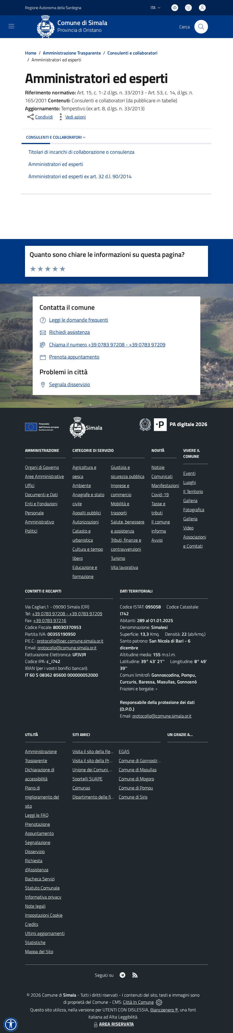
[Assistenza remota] (159, 1002)
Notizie (158, 467)
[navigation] (11, 26)
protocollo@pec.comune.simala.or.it (70, 640)
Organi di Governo (42, 467)
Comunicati (161, 476)
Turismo (118, 558)
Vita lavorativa (124, 567)
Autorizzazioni (85, 521)
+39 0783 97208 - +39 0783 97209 (67, 613)
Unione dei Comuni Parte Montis (102, 769)
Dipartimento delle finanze (97, 796)
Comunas (81, 787)
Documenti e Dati (41, 494)
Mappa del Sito (39, 951)
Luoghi (189, 482)
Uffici (29, 485)
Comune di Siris (133, 796)
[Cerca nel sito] (201, 27)
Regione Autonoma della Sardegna (53, 8)
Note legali (35, 906)
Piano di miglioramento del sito (42, 796)
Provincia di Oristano (79, 30)
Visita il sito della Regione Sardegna (106, 751)
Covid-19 (160, 494)
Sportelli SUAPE (87, 778)
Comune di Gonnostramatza (145, 760)
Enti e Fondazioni (41, 503)
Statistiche (35, 942)
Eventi (189, 473)
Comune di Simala (82, 22)
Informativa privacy (43, 896)
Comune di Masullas (138, 769)
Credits (31, 924)
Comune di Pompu (136, 787)
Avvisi (157, 540)
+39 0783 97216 (49, 620)
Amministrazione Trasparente (72, 52)
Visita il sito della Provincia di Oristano (108, 760)
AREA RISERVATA (116, 1023)
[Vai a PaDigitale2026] (173, 424)
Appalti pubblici (86, 512)
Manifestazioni (165, 485)
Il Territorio (193, 491)
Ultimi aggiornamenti (45, 933)
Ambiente (81, 485)
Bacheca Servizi (40, 878)
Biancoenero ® (164, 1009)
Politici (31, 530)
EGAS (124, 751)
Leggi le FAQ (37, 815)
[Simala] (45, 26)
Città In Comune (138, 1002)
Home (30, 52)
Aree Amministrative (44, 476)
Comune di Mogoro (136, 778)
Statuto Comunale (42, 887)
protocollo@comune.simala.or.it (67, 647)
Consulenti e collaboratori (132, 52)
